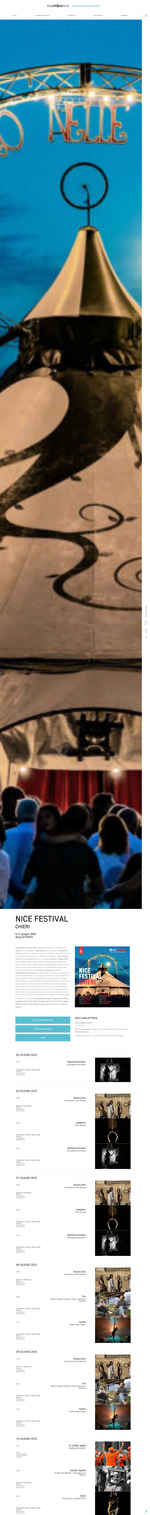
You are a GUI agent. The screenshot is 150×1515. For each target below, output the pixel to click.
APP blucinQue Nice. (82, 1032)
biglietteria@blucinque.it (84, 1023)
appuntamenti (98, 15)
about (15, 15)
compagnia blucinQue (42, 15)
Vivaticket (86, 1029)
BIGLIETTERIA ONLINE (43, 1020)
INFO (43, 1037)
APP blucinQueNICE (43, 1029)
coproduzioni (71, 15)
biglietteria (124, 15)
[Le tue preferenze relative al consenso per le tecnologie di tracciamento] (146, 1511)
